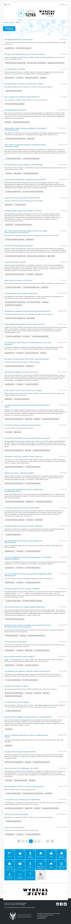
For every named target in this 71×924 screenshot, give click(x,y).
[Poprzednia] (19, 841)
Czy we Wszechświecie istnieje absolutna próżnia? (22, 425)
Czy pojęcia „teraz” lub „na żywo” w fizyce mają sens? (23, 456)
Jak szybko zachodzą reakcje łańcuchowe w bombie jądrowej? (26, 359)
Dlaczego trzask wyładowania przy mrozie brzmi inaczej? (24, 54)
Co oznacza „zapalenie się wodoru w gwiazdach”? (22, 508)
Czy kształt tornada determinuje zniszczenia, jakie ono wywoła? (27, 438)
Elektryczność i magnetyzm (15, 63)
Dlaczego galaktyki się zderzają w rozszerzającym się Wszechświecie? (23, 541)
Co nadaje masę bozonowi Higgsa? (17, 702)
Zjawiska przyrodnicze (56, 63)
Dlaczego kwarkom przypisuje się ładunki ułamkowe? (23, 526)
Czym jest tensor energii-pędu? (15, 642)
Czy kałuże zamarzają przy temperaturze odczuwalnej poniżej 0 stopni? (27, 406)
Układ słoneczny (32, 78)
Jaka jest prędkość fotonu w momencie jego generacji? (24, 786)
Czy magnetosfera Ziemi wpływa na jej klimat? (21, 293)
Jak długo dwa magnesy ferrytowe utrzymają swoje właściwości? (27, 311)
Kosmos (20, 78)
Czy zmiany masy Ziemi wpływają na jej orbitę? (21, 768)
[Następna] (52, 841)
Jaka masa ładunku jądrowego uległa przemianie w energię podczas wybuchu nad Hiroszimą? (25, 231)
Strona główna (9, 22)
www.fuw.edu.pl (41, 918)
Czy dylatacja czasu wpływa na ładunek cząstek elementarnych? (27, 671)
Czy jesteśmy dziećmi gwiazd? (15, 262)
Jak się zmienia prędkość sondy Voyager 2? (19, 656)
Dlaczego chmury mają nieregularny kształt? (20, 752)
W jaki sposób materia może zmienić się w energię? (23, 390)
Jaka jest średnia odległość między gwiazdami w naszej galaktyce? (28, 717)
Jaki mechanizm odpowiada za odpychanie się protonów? (25, 179)
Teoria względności (24, 48)
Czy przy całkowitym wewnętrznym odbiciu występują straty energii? (26, 736)
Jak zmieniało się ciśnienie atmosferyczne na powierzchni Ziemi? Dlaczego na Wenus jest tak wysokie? (27, 626)
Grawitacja (10, 48)
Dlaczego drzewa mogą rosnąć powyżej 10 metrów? (23, 211)
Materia (31, 139)
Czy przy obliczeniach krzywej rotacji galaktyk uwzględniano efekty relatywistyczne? (28, 574)
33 (47, 841)
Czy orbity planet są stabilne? (14, 69)
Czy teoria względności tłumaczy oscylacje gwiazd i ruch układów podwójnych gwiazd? (27, 558)
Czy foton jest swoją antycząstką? (16, 814)
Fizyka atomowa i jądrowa (15, 104)
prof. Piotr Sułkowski (21, 903)
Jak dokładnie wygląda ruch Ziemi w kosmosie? (21, 372)
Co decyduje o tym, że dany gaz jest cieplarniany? (22, 799)
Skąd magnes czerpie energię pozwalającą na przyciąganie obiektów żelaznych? (25, 129)
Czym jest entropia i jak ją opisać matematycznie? (22, 198)
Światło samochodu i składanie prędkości (19, 473)
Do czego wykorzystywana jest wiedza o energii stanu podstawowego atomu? (23, 490)
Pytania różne (20, 205)
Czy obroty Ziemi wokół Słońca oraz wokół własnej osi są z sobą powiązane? (27, 343)
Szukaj (62, 4)
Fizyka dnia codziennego (37, 63)
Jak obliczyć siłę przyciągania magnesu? (18, 246)
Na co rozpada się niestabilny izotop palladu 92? (21, 97)
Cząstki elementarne (13, 158)
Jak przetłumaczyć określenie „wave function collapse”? (24, 84)
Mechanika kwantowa (13, 91)
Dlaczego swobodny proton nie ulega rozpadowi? (22, 589)
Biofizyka (9, 225)
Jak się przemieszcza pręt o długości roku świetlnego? (23, 165)
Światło (45, 287)
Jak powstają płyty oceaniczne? (15, 110)
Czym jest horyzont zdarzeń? (14, 827)
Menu (8, 4)
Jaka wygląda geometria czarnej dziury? (18, 39)
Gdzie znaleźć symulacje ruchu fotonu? (18, 280)
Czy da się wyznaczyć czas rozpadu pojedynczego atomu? (25, 607)
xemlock (22, 904)
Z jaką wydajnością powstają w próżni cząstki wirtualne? (24, 324)
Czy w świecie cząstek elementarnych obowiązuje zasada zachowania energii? (24, 145)
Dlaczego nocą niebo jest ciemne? (16, 686)
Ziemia (44, 78)
